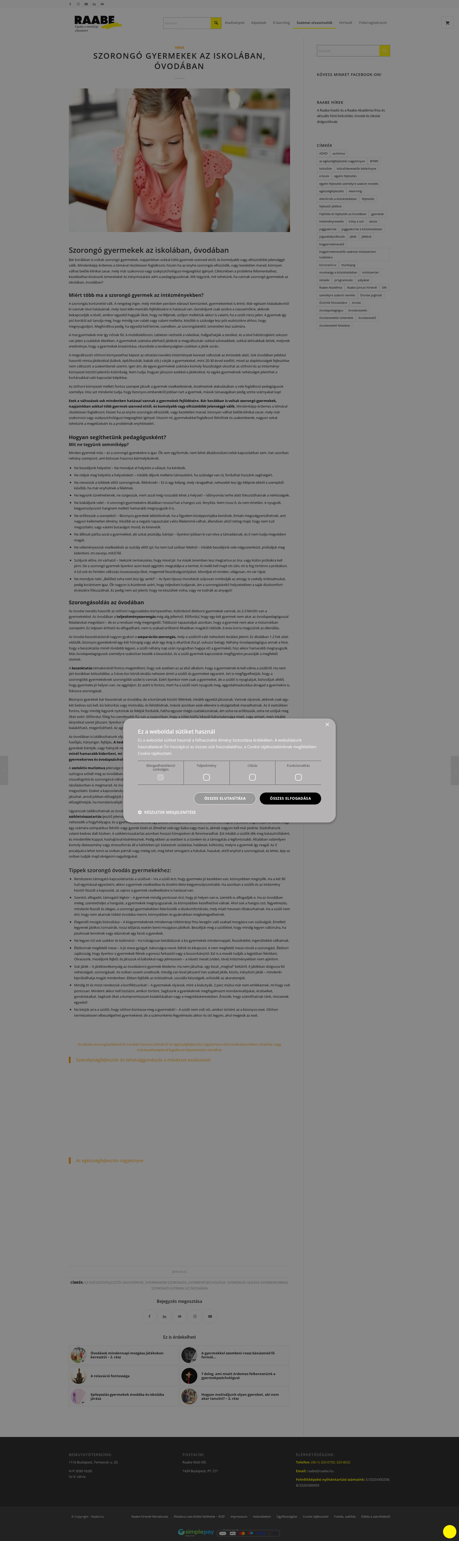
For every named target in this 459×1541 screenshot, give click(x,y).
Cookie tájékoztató (155, 753)
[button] (167, 812)
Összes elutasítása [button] (225, 798)
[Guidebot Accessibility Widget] (449, 1531)
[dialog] (229, 770)
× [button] (327, 725)
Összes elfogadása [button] (290, 798)
